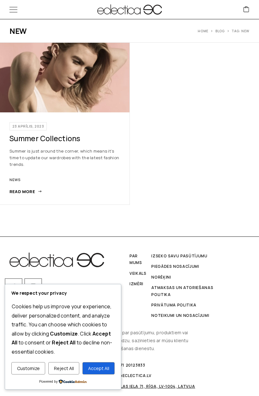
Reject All (64, 368)
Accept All (98, 368)
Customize (28, 368)
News (15, 179)
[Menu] (13, 9)
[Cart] (246, 9)
